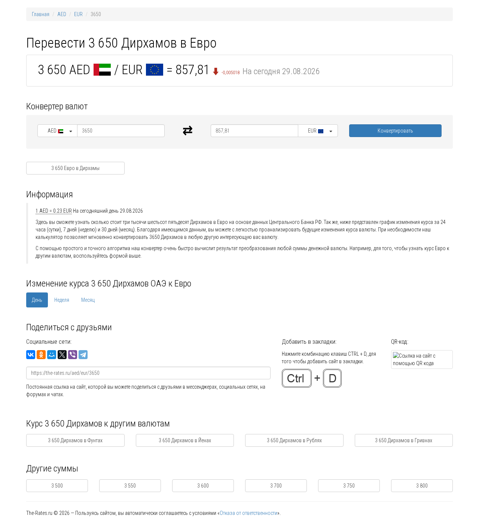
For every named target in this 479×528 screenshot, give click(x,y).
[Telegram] (83, 354)
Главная (40, 14)
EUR (78, 14)
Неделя (61, 300)
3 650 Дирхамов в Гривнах (403, 440)
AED (61, 14)
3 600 (203, 486)
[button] (57, 130)
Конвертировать (395, 131)
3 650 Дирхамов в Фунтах (75, 440)
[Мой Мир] (51, 354)
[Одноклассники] (41, 354)
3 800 (422, 486)
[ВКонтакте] (30, 354)
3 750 (349, 486)
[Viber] (72, 354)
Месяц (88, 300)
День (37, 300)
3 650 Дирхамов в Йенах (185, 440)
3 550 (130, 486)
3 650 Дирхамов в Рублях (294, 440)
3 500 (57, 486)
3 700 (276, 486)
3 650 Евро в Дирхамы (75, 168)
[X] (62, 354)
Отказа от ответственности (248, 513)
